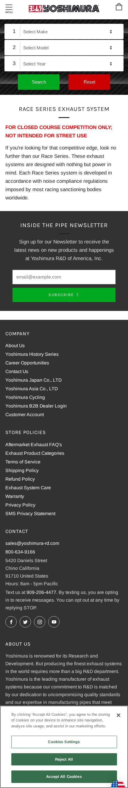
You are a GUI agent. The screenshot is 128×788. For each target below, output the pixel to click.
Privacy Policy (20, 504)
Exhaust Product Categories (34, 453)
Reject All (64, 759)
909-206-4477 (41, 592)
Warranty (14, 496)
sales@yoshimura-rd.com (32, 543)
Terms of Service (22, 461)
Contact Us (16, 371)
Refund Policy (20, 479)
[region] (64, 747)
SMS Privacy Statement (30, 513)
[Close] (118, 715)
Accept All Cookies (64, 776)
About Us (15, 345)
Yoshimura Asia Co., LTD (31, 388)
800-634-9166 (20, 551)
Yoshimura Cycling (25, 397)
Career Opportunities (27, 362)
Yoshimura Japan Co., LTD (33, 380)
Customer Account (24, 414)
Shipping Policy (22, 470)
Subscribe (61, 294)
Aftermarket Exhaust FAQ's (33, 444)
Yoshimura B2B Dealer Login (36, 405)
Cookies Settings (64, 742)
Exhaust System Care (28, 487)
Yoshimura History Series (32, 354)
